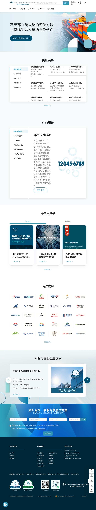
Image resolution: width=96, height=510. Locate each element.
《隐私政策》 (41, 429)
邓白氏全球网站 (30, 474)
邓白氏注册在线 (52, 474)
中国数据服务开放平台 (63, 474)
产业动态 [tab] (28, 221)
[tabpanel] (48, 245)
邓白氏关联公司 (21, 425)
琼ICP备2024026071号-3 (44, 496)
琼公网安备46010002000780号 (66, 496)
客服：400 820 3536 (70, 450)
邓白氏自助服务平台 (41, 474)
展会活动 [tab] (68, 221)
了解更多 (15, 261)
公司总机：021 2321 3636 (71, 456)
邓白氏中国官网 (20, 474)
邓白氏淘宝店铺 (75, 474)
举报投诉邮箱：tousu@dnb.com (73, 458)
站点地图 (84, 496)
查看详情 (40, 190)
